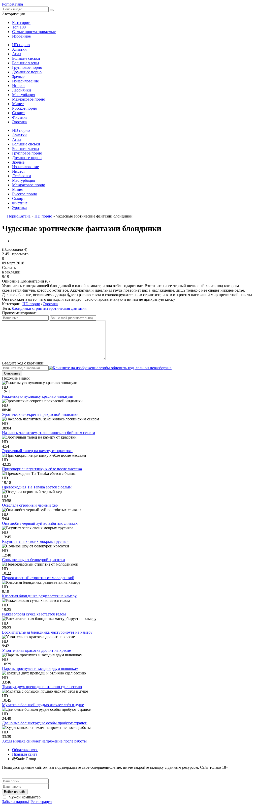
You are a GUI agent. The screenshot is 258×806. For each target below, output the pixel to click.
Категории (21, 22)
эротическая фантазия (67, 308)
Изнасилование (25, 81)
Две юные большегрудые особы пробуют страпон (44, 723)
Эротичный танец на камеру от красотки (37, 451)
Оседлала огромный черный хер (30, 505)
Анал (16, 54)
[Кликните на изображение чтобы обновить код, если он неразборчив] (110, 368)
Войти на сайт (14, 792)
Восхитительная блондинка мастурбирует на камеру (47, 632)
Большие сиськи (26, 58)
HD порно (21, 45)
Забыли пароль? (15, 801)
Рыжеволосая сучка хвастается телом (34, 614)
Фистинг (19, 117)
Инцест (18, 85)
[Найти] (52, 10)
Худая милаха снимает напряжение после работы (44, 741)
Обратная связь (25, 750)
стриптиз (40, 308)
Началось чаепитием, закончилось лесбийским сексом (48, 432)
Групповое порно (27, 67)
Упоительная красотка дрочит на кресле (36, 650)
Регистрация (41, 801)
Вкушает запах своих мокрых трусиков (36, 541)
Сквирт (18, 113)
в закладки (11, 272)
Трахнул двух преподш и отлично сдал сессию (42, 687)
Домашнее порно (27, 72)
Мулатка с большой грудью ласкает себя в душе (43, 705)
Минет (18, 104)
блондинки (21, 308)
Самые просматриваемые (34, 31)
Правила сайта (24, 754)
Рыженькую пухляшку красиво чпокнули (37, 396)
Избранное (21, 36)
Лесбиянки (21, 90)
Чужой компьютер (24, 797)
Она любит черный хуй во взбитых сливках (40, 523)
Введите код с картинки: (23, 363)
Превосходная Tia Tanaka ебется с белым (37, 487)
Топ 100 (19, 27)
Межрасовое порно (28, 99)
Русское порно (24, 108)
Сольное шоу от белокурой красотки (33, 559)
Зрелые (18, 76)
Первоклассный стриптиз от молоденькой (38, 578)
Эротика (19, 122)
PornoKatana (12, 4)
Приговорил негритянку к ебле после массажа (42, 469)
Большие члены (25, 63)
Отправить (12, 373)
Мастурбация (23, 94)
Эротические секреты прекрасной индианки (40, 414)
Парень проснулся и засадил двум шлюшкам (40, 668)
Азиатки (19, 49)
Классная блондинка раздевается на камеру (39, 596)
